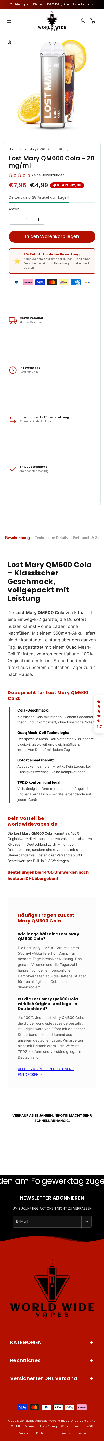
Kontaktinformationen (52, 1433)
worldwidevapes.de (34, 1420)
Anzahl (15, 209)
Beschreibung (17, 538)
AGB (90, 1426)
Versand (25, 1433)
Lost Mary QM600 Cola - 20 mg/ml (47, 149)
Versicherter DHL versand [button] (43, 1378)
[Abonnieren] (86, 1222)
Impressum (80, 1433)
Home (13, 149)
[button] (9, 21)
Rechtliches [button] (25, 1360)
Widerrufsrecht (72, 1426)
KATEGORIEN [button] (26, 1342)
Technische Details (51, 538)
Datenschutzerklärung (40, 1426)
